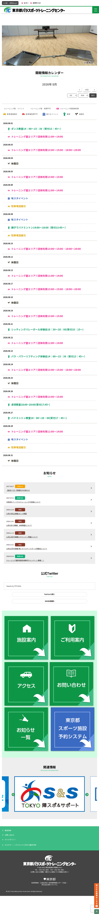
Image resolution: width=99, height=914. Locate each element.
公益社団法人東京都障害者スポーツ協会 (53, 883)
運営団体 (8, 830)
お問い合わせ (9, 835)
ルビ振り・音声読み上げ (10, 3)
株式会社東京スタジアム (49, 885)
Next (86, 794)
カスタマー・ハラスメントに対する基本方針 (20, 845)
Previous (12, 794)
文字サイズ (37, 3)
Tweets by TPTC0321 (13, 586)
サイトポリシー (10, 840)
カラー (26, 3)
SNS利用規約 (49, 601)
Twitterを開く (49, 594)
